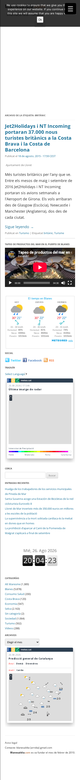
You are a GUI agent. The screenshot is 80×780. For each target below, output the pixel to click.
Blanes (9, 589)
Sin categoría (13, 613)
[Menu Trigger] (70, 8)
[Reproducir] (10, 283)
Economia (11, 604)
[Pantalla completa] (70, 283)
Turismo (24, 233)
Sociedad (10, 618)
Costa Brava (12, 599)
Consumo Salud (14, 594)
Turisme (59, 233)
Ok (40, 19)
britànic (48, 233)
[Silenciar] (63, 283)
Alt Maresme (12, 584)
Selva (8, 608)
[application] (40, 267)
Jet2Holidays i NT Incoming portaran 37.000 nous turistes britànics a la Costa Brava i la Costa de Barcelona (38, 138)
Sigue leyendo (19, 226)
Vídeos (9, 628)
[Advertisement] (40, 71)
